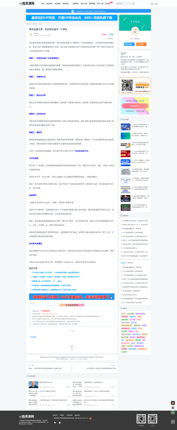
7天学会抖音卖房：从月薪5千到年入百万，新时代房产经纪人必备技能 (145, 252)
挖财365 (55, 415)
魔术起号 (145, 334)
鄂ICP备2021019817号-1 (82, 418)
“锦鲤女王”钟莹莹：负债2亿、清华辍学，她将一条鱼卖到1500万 (55, 277)
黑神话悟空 (124, 317)
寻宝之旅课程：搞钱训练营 (131, 291)
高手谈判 (124, 352)
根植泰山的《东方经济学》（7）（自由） (47, 281)
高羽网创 (124, 349)
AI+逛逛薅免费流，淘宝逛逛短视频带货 (135, 299)
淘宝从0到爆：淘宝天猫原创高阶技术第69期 (137, 244)
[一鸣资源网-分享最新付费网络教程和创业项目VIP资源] (26, 3)
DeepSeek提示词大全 (130, 295)
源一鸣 (36, 33)
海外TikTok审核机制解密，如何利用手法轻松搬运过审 (140, 256)
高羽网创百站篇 (139, 346)
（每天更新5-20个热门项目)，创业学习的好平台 (90, 11)
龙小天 (123, 314)
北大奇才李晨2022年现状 (47, 391)
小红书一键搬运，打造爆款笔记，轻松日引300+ (140, 161)
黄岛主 (139, 319)
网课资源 (92, 3)
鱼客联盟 (124, 331)
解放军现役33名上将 (46, 382)
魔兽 (143, 340)
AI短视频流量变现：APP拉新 (132, 228)
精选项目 (66, 3)
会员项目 (58, 3)
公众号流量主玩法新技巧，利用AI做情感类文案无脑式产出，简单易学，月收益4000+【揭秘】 (140, 190)
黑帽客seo (133, 317)
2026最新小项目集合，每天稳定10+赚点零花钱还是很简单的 (142, 221)
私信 (112, 34)
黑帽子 (140, 317)
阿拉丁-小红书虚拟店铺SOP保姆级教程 (135, 240)
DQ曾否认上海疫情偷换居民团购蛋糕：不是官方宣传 (51, 285)
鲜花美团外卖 (125, 328)
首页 (42, 3)
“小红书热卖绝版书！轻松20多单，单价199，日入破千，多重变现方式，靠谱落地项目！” (140, 154)
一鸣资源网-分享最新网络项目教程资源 (63, 418)
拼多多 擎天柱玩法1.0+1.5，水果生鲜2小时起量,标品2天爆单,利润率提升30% (147, 225)
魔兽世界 (138, 340)
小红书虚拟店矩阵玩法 (130, 248)
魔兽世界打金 (130, 340)
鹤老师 (144, 325)
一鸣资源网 (69, 415)
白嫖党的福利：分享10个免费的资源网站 (97, 391)
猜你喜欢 (130, 263)
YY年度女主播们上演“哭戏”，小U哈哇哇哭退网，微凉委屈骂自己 (56, 272)
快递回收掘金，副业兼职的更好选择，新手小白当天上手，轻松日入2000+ (140, 171)
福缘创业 (77, 415)
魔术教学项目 (141, 337)
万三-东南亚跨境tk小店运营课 (132, 303)
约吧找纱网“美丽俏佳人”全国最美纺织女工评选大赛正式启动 (54, 289)
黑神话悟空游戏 (140, 314)
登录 (152, 4)
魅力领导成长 (125, 343)
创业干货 (84, 3)
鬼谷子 (133, 343)
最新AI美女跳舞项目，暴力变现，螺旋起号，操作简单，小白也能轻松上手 (140, 198)
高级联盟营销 (133, 349)
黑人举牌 (132, 319)
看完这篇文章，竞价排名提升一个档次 (48, 29)
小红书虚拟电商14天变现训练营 (133, 232)
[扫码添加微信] (173, 412)
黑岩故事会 (124, 319)
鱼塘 (137, 331)
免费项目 (76, 3)
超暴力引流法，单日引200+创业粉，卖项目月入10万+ (140, 135)
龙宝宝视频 (130, 314)
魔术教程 (132, 337)
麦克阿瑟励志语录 (126, 325)
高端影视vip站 (142, 349)
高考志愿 (130, 346)
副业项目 (49, 3)
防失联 (108, 3)
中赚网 (62, 415)
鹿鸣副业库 (137, 325)
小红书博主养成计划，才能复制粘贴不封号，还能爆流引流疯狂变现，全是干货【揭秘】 (140, 208)
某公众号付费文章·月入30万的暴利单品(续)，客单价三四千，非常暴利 (140, 126)
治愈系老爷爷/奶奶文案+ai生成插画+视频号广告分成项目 (141, 77)
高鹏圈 (123, 346)
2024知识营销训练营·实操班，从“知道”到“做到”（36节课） (140, 144)
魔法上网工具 (137, 334)
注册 (156, 4)
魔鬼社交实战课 (126, 334)
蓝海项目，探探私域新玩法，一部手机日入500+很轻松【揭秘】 (140, 180)
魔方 (122, 340)
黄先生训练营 (125, 322)
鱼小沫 (140, 328)
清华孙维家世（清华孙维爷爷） (94, 382)
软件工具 (100, 3)
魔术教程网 (124, 337)
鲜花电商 (134, 328)
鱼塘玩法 (131, 331)
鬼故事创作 (140, 343)
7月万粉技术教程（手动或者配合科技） (135, 236)
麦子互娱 (134, 322)
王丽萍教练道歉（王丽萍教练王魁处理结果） (53, 400)
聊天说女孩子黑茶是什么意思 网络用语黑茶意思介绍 (99, 401)
